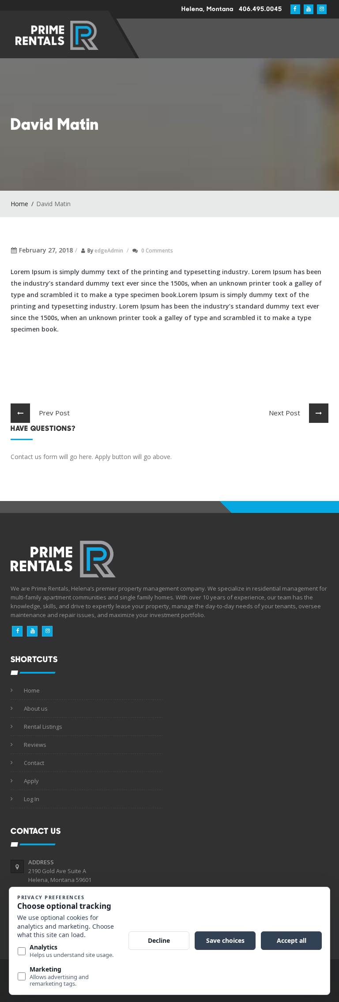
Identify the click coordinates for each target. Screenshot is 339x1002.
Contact (34, 763)
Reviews (35, 745)
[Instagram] (47, 631)
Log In (31, 799)
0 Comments (157, 250)
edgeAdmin (108, 250)
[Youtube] (32, 631)
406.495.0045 (260, 8)
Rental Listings (43, 727)
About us (36, 708)
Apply (31, 781)
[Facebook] (17, 631)
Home (19, 204)
